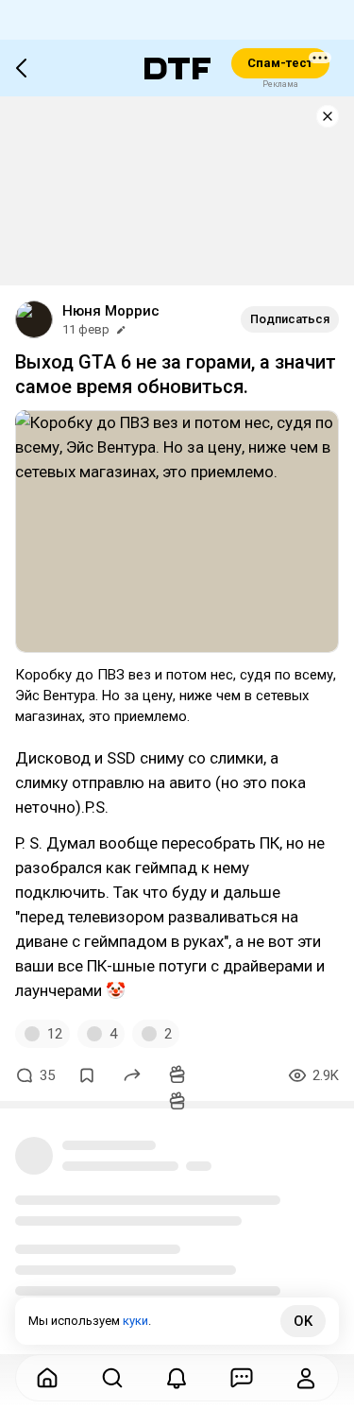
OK (303, 1321)
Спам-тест (279, 63)
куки (135, 1321)
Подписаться (289, 319)
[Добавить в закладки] (87, 1075)
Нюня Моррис (111, 310)
